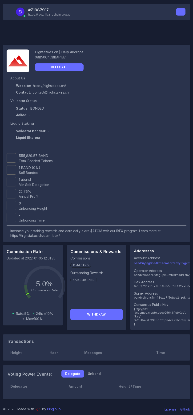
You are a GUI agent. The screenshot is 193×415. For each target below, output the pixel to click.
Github (185, 409)
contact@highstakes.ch (51, 92)
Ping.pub (54, 409)
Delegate (59, 67)
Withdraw (96, 314)
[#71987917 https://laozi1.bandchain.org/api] (21, 12)
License (171, 409)
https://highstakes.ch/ (49, 86)
